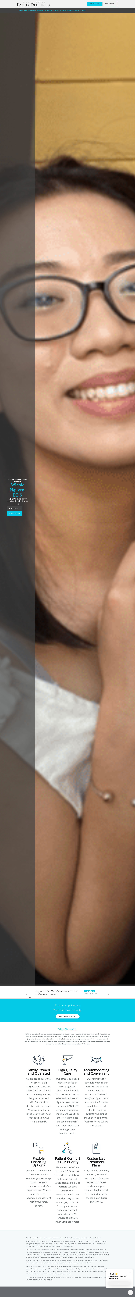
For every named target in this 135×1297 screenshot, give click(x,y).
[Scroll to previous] (27, 995)
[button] (109, 4)
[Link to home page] (31, 4)
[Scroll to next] (108, 995)
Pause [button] (30, 997)
